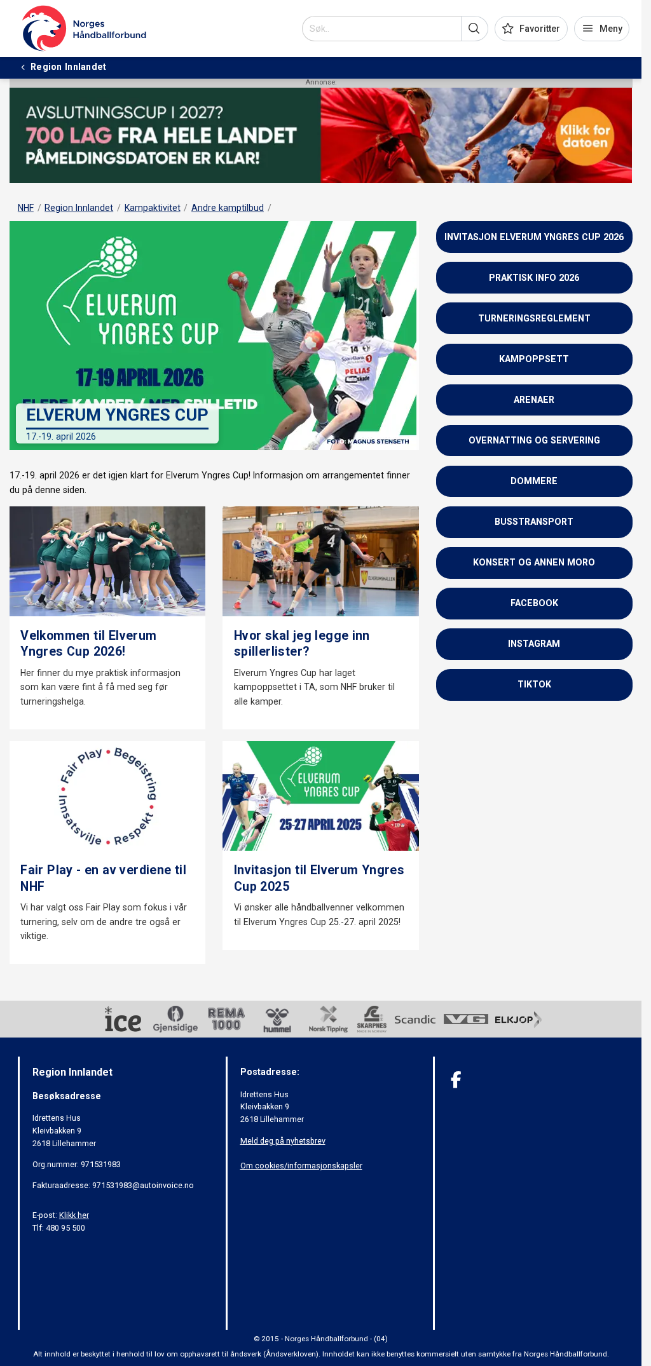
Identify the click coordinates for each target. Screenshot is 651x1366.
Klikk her (74, 1215)
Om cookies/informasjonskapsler (301, 1165)
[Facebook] (456, 1080)
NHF (26, 208)
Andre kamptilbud (227, 208)
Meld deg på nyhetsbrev (283, 1141)
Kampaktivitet (153, 208)
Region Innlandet (79, 208)
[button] (474, 28)
